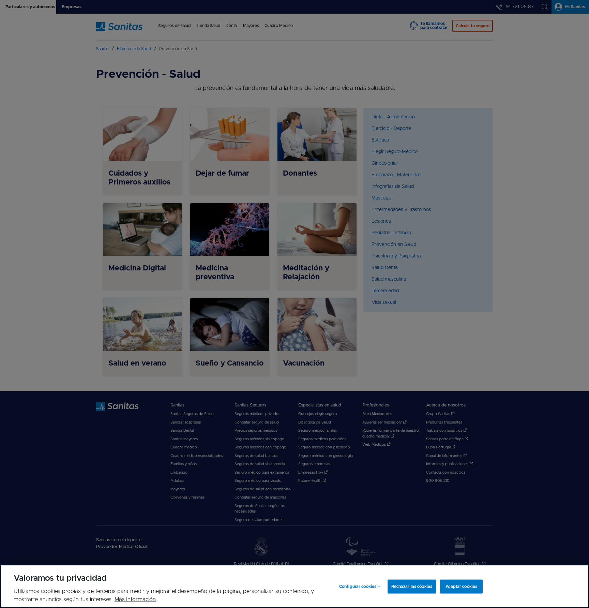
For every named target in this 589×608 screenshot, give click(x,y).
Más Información (135, 599)
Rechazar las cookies (411, 586)
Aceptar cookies (461, 586)
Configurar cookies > (359, 586)
